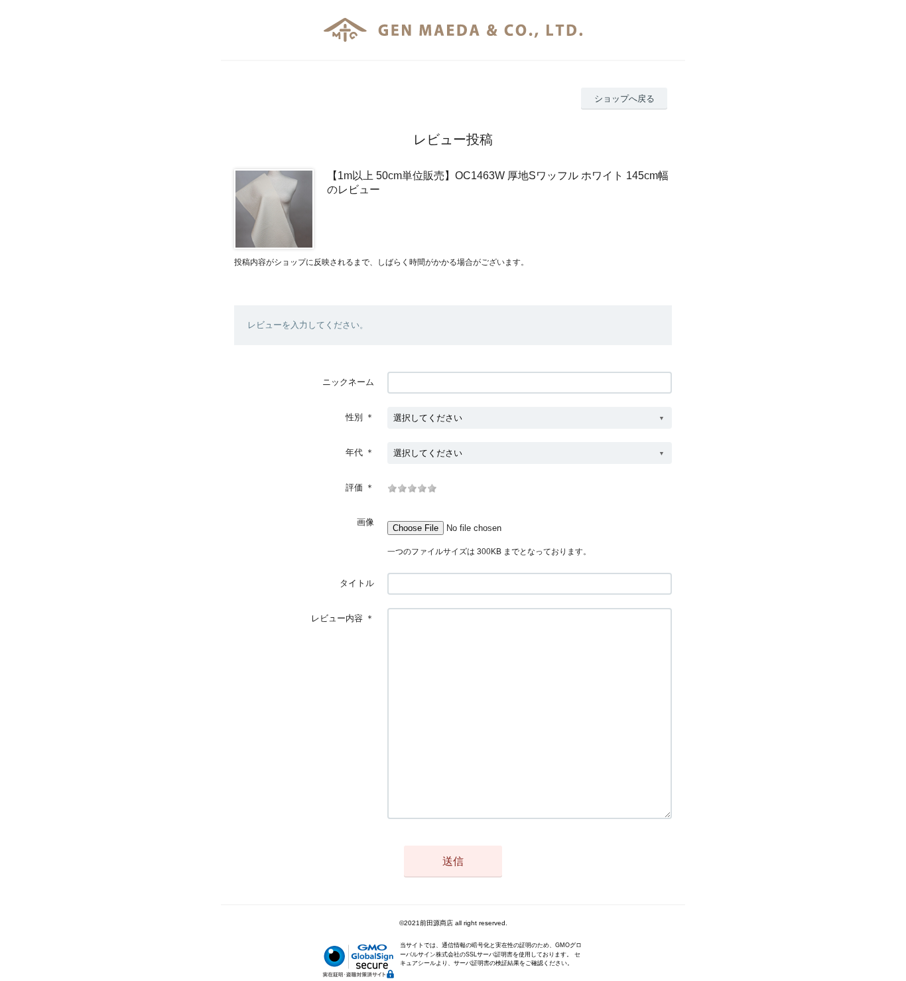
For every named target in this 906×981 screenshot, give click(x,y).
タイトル (357, 583)
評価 (354, 487)
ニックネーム (348, 382)
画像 (365, 522)
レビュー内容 (337, 618)
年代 (354, 452)
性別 (354, 417)
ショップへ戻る (624, 99)
